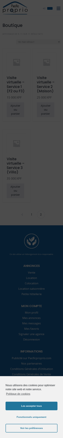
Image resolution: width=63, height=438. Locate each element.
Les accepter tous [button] (31, 406)
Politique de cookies (18, 393)
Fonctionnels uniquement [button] (31, 417)
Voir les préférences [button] (31, 428)
